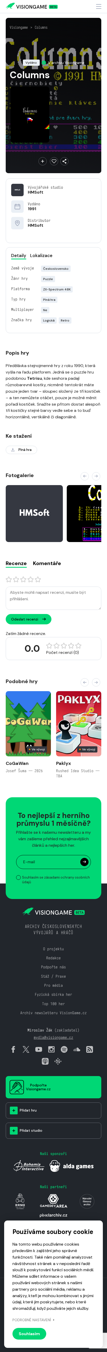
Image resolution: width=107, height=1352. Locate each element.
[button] (85, 476)
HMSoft (35, 192)
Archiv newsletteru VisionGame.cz (53, 1012)
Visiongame (19, 27)
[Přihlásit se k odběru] (84, 862)
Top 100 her (53, 1003)
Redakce (53, 957)
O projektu (53, 948)
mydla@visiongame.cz (53, 1037)
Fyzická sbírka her (53, 994)
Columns (41, 27)
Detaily (18, 255)
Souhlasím (29, 1333)
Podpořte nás (53, 966)
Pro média (53, 985)
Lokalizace (41, 255)
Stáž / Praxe (53, 976)
